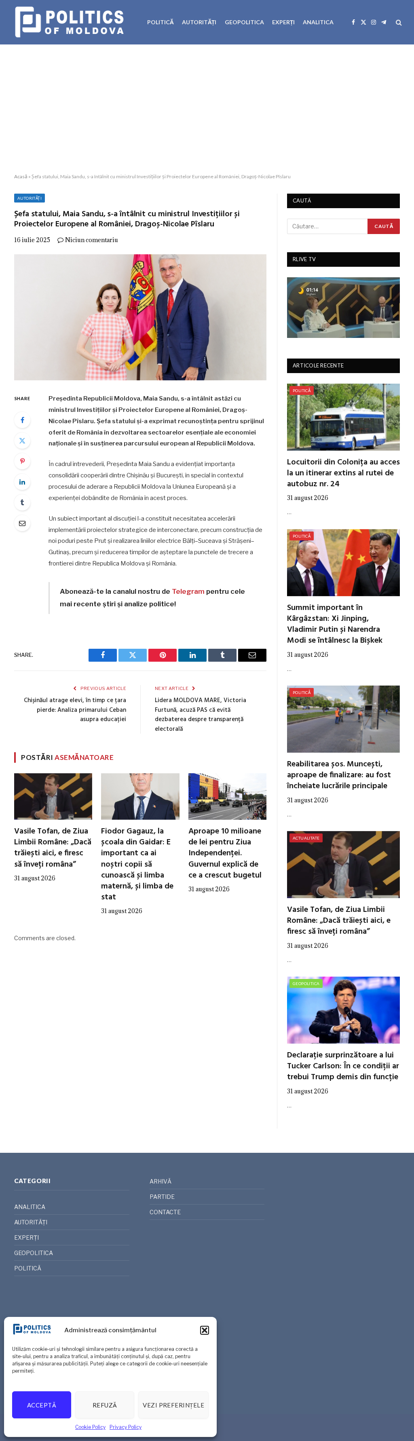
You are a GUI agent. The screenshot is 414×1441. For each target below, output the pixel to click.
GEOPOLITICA (244, 22)
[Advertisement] (207, 109)
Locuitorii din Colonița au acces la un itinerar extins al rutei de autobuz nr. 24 (343, 473)
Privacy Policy (126, 1427)
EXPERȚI (283, 22)
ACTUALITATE (306, 837)
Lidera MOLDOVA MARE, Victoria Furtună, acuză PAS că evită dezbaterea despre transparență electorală (200, 715)
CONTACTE (165, 1212)
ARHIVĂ (160, 1181)
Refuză (105, 1405)
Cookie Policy (90, 1427)
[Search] (398, 22)
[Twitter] (22, 441)
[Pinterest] (22, 461)
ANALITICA (318, 22)
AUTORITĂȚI (199, 22)
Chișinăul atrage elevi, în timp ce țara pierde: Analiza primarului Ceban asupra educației (75, 710)
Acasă (20, 176)
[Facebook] (22, 420)
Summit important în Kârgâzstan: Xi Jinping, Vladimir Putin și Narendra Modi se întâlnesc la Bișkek (334, 625)
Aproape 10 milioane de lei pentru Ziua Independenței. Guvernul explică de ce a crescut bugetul (225, 853)
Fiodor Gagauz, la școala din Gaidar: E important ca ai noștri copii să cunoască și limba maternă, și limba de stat (137, 864)
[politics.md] (70, 22)
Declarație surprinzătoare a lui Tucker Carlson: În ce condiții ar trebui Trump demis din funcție (343, 1066)
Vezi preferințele (173, 1405)
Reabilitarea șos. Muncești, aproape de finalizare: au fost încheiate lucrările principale (339, 775)
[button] (205, 1330)
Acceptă (41, 1405)
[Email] (22, 523)
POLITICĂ (160, 22)
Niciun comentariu (91, 240)
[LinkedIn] (22, 482)
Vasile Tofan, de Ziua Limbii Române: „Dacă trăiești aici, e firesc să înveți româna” (52, 848)
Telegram (188, 591)
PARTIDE (162, 1196)
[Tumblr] (22, 502)
